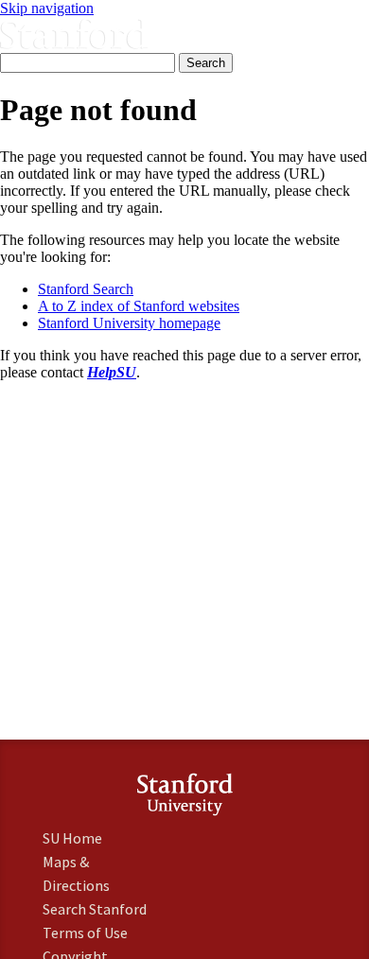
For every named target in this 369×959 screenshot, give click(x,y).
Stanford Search (85, 289)
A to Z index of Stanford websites (138, 306)
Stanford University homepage (129, 323)
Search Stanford (95, 908)
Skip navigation (47, 8)
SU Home (72, 837)
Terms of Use (85, 932)
